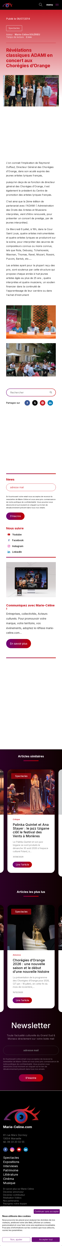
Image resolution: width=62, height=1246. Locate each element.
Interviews (10, 1166)
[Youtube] (19, 1149)
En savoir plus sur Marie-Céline (18, 1188)
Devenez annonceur (13, 1192)
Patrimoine (10, 1170)
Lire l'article (22, 864)
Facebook (18, 540)
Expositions (11, 1162)
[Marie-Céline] (7, 5)
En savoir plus (18, 643)
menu (49, 4)
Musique (9, 1183)
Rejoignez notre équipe (15, 1203)
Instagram (17, 546)
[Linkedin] (50, 403)
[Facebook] (27, 403)
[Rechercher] (41, 5)
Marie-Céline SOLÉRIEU (27, 34)
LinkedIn (17, 551)
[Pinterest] (42, 403)
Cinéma (8, 1179)
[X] (35, 403)
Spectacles (14, 28)
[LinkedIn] (25, 1149)
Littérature (10, 1174)
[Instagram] (12, 1149)
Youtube (17, 534)
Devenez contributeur (14, 1195)
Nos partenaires (11, 1200)
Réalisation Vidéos (12, 1197)
